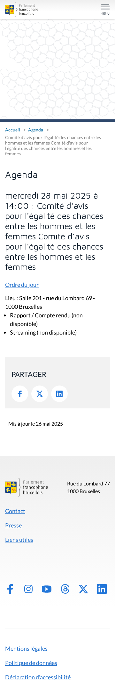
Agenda (35, 129)
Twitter (39, 393)
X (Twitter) (83, 589)
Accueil (12, 129)
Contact (15, 510)
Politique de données (31, 662)
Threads (65, 589)
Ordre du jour (22, 284)
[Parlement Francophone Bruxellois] (21, 9)
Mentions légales (26, 648)
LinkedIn (59, 393)
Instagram (28, 589)
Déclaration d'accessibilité (38, 677)
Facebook (20, 393)
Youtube (46, 589)
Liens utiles (19, 539)
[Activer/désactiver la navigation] (105, 10)
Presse (13, 525)
